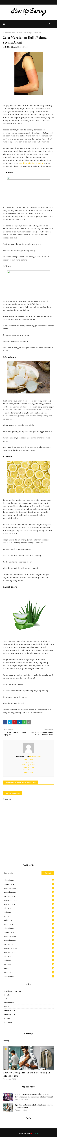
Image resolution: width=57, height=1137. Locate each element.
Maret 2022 (29, 972)
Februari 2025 (29, 880)
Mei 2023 (29, 916)
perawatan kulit (9, 1014)
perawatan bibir (9, 1010)
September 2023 (29, 900)
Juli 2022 (29, 956)
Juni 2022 (29, 960)
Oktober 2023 (29, 896)
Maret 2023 (29, 924)
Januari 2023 (29, 932)
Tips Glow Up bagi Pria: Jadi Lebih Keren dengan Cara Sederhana (26, 1074)
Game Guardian (28, 767)
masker (6, 1006)
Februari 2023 (29, 928)
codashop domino (28, 765)
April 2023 (29, 920)
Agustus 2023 (29, 904)
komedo (7, 995)
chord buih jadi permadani (31, 163)
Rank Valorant (28, 759)
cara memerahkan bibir (12, 991)
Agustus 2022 (29, 952)
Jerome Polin (28, 762)
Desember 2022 (29, 936)
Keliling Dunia (11, 47)
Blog (36, 1133)
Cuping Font (28, 772)
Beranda (6, 33)
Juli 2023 (29, 908)
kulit (5, 999)
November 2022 (29, 940)
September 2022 (29, 948)
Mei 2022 (29, 964)
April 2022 (29, 968)
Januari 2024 (29, 884)
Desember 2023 (29, 888)
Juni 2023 (29, 912)
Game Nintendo (28, 770)
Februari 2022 (29, 976)
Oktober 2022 (29, 944)
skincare (7, 1018)
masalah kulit (9, 1003)
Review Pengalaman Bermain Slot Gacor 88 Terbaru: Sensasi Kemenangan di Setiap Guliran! (34, 1095)
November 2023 (29, 892)
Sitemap (6, 1041)
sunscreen (8, 1022)
